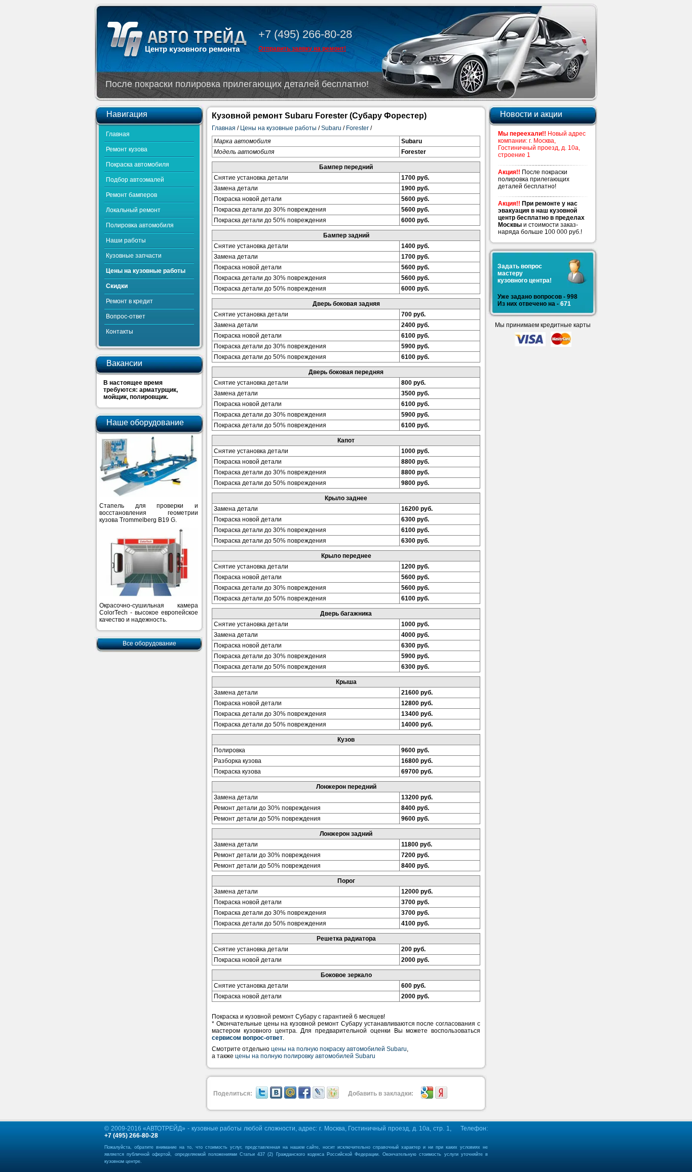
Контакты (119, 331)
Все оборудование (149, 643)
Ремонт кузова (126, 149)
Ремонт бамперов (131, 194)
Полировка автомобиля (140, 225)
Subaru (331, 128)
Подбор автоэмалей (135, 179)
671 (565, 303)
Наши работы (126, 240)
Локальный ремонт (133, 210)
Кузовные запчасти (134, 255)
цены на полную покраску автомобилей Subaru (339, 1049)
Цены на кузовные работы (145, 270)
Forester (357, 128)
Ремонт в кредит (129, 301)
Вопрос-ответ (125, 316)
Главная (118, 134)
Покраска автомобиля (137, 164)
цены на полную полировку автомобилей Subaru (305, 1056)
